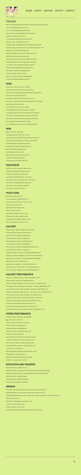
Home (29, 11)
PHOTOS (59, 11)
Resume (48, 11)
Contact (70, 11)
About (38, 11)
